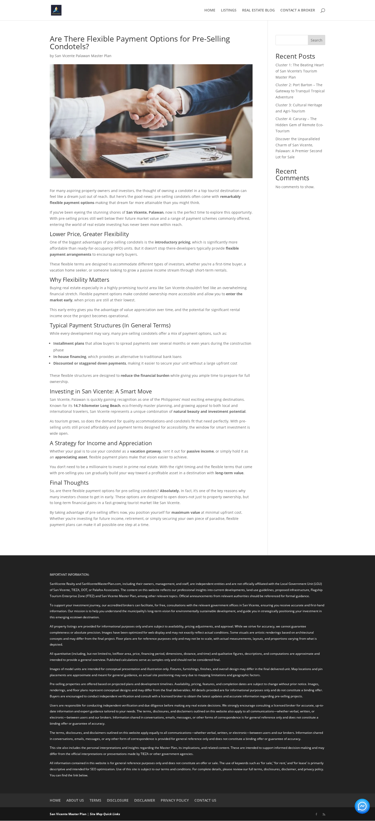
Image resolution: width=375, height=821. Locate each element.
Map (99, 814)
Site (92, 814)
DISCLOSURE (118, 800)
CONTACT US (205, 800)
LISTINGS (228, 10)
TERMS (95, 800)
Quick (107, 814)
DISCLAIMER (144, 800)
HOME (209, 10)
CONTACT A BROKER (297, 10)
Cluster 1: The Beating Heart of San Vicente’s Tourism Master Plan (300, 71)
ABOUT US (75, 800)
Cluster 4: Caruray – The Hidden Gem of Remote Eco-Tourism (299, 124)
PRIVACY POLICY (175, 800)
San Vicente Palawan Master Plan (83, 55)
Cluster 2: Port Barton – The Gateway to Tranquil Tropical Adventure (300, 90)
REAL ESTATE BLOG (258, 10)
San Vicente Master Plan (68, 814)
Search (316, 40)
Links (116, 814)
